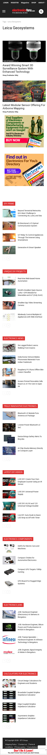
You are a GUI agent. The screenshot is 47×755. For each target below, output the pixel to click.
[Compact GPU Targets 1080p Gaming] (9, 572)
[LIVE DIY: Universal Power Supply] (9, 494)
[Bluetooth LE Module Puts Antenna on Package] (9, 416)
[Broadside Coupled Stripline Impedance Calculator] (9, 695)
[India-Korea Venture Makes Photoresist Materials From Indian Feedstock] (9, 359)
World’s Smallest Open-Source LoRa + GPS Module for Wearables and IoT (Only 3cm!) (30, 292)
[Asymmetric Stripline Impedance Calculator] (9, 718)
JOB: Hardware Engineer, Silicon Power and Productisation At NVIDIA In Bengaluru (30, 627)
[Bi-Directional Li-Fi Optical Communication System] (9, 226)
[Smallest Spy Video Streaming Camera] (9, 305)
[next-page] (8, 258)
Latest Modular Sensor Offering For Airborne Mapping (24, 107)
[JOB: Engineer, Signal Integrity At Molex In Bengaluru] (9, 652)
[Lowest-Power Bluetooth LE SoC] (9, 427)
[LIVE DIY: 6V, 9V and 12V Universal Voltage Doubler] (9, 506)
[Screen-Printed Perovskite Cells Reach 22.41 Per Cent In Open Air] (9, 384)
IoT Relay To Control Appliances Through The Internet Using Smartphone (30, 237)
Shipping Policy (11, 744)
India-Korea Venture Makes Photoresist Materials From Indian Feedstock (29, 359)
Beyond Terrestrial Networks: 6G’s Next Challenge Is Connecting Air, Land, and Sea (30, 213)
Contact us (23, 744)
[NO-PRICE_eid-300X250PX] (24, 147)
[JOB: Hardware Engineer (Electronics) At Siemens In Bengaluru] (9, 614)
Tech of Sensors (8, 61)
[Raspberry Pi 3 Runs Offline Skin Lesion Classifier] (9, 372)
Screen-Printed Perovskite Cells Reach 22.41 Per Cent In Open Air (30, 383)
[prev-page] (4, 258)
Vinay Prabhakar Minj (10, 75)
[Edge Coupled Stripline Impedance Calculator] (9, 707)
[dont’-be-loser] (23, 754)
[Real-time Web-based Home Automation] (9, 281)
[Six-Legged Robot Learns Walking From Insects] (9, 348)
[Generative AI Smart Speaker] (9, 250)
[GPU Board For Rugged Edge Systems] (9, 583)
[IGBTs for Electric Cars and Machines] (9, 548)
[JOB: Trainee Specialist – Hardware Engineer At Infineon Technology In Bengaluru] (9, 640)
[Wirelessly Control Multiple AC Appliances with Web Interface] (9, 317)
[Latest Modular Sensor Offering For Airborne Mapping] (24, 91)
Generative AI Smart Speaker (29, 247)
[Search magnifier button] (41, 11)
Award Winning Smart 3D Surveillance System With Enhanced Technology (18, 68)
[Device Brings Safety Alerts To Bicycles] (9, 439)
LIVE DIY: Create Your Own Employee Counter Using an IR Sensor (30, 481)
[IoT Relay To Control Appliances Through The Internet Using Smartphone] (9, 237)
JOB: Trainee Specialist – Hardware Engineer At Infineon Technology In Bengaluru (30, 639)
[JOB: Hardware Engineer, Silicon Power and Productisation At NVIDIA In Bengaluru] (9, 627)
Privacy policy (20, 747)
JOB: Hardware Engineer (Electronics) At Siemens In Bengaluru (28, 614)
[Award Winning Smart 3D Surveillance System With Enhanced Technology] (24, 51)
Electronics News (8, 101)
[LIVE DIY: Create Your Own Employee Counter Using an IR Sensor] (9, 482)
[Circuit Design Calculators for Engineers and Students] (9, 683)
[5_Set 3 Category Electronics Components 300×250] (24, 185)
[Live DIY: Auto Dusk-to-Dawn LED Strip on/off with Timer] (9, 518)
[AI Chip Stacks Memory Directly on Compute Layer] (9, 451)
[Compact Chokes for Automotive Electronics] (9, 560)
